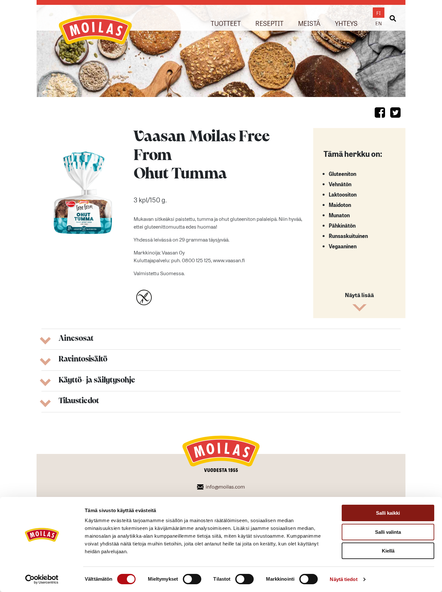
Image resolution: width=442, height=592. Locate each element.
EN (378, 23)
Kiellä (388, 551)
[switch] (192, 579)
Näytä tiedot (343, 579)
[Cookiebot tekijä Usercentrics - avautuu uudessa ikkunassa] (42, 579)
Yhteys (346, 23)
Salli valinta (388, 532)
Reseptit (269, 23)
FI (378, 12)
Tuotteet (226, 23)
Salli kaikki (388, 513)
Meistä (309, 23)
